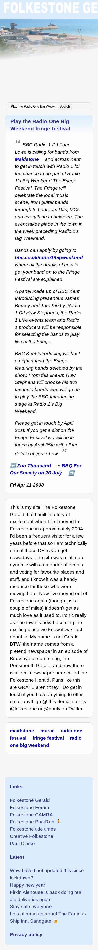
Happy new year (27, 885)
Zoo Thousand (34, 465)
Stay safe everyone (31, 906)
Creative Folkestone (31, 836)
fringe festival (48, 738)
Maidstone (27, 159)
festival (18, 738)
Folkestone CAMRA (31, 814)
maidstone (22, 730)
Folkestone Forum (29, 807)
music (47, 730)
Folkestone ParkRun (32, 821)
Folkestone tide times (33, 829)
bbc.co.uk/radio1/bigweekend (49, 257)
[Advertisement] (49, 49)
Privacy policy (26, 934)
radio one (71, 730)
